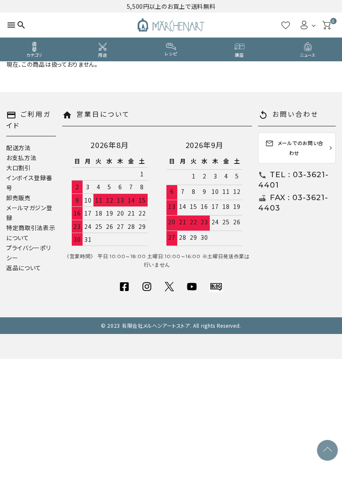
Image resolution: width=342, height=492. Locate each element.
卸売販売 (18, 197)
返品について (23, 268)
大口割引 (18, 167)
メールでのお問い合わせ (294, 147)
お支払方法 (21, 157)
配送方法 (18, 147)
